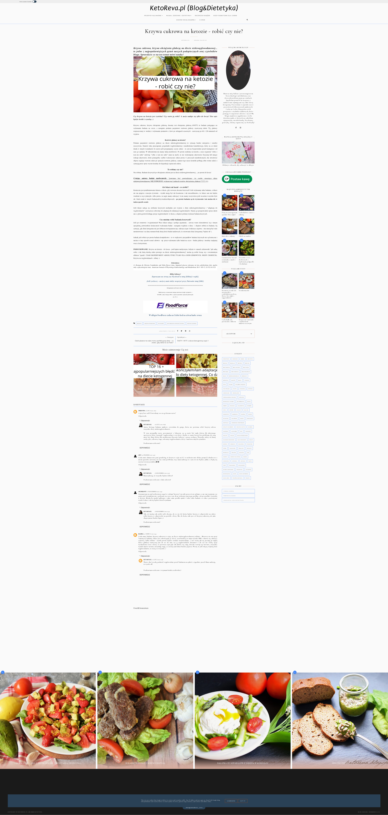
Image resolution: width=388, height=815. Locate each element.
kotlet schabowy (228, 426)
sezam (245, 456)
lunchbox (234, 431)
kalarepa (234, 418)
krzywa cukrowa (191, 323)
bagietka (250, 358)
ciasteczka (226, 388)
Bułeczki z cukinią (228, 236)
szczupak (226, 461)
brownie (225, 380)
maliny (225, 435)
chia (224, 384)
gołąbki (249, 405)
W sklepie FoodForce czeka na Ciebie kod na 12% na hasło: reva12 (175, 315)
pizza (224, 448)
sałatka (241, 452)
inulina (246, 409)
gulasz (239, 409)
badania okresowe (150, 323)
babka (242, 358)
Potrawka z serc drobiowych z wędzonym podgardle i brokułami (246, 261)
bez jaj (247, 363)
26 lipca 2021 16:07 (150, 410)
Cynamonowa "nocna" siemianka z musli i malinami (229, 260)
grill (224, 409)
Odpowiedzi (145, 421)
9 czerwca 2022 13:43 (150, 534)
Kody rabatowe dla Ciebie (225, 15)
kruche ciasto (240, 426)
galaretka (241, 405)
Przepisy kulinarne (153, 15)
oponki (225, 444)
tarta (250, 461)
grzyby (231, 409)
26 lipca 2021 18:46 (160, 424)
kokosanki (250, 418)
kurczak (225, 431)
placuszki (233, 448)
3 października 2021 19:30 (162, 473)
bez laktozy (236, 367)
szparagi (234, 461)
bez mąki (225, 371)
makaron (248, 431)
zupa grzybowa (243, 473)
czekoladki (236, 392)
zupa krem (226, 478)
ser (248, 452)
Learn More (231, 801)
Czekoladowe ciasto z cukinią (246, 214)
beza (224, 376)
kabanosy (235, 414)
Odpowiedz (142, 416)
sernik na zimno (235, 456)
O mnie (202, 20)
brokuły (244, 376)
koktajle (225, 422)
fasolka (232, 405)
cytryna (250, 388)
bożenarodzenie (234, 376)
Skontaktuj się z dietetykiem (234, 500)
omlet (251, 439)
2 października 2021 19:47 (154, 491)
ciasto (235, 388)
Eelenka (141, 534)
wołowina (239, 469)
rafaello (226, 452)
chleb (230, 384)
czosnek (241, 397)
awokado (235, 358)
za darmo (248, 469)
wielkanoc (241, 465)
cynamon (242, 388)
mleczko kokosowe (228, 439)
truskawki (232, 465)
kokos (242, 418)
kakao (250, 414)
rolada (234, 452)
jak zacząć (161, 323)
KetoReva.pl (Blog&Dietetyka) (194, 8)
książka (250, 426)
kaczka (243, 414)
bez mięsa (246, 367)
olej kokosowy (242, 439)
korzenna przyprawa (238, 422)
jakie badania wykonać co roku (175, 323)
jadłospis (226, 414)
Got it (242, 801)
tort (224, 465)
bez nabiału (235, 371)
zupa (234, 473)
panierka (241, 444)
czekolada (226, 392)
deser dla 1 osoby (228, 401)
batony (240, 363)
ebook (225, 405)
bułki (239, 380)
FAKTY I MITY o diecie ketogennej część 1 (193, 341)
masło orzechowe (242, 435)
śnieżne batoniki (238, 478)
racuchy (249, 448)
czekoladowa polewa (229, 397)
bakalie (232, 363)
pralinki (241, 448)
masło (232, 435)
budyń (233, 380)
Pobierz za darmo (230, 495)
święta (248, 478)
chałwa (247, 380)
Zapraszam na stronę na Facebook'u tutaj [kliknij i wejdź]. (175, 276)
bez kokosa (226, 367)
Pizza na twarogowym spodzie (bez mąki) (229, 214)
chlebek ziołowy (240, 384)
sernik (225, 456)
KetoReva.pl (148, 424)
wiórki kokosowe (228, 469)
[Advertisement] (177, 629)
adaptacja (226, 358)
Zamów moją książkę (185, 20)
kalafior (225, 418)
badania (139, 323)
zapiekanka (226, 473)
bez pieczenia (246, 371)
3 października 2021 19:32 (162, 511)
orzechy (232, 444)
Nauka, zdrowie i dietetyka (178, 15)
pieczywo (249, 444)
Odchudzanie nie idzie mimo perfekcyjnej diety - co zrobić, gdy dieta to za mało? (154, 342)
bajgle (225, 363)
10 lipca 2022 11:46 (157, 559)
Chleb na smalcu (245, 236)
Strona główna (229, 491)
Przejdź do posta (154, 393)
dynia (249, 401)
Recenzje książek (202, 15)
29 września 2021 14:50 (148, 455)
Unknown (141, 410)
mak (241, 431)
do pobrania (240, 401)
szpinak (242, 461)
